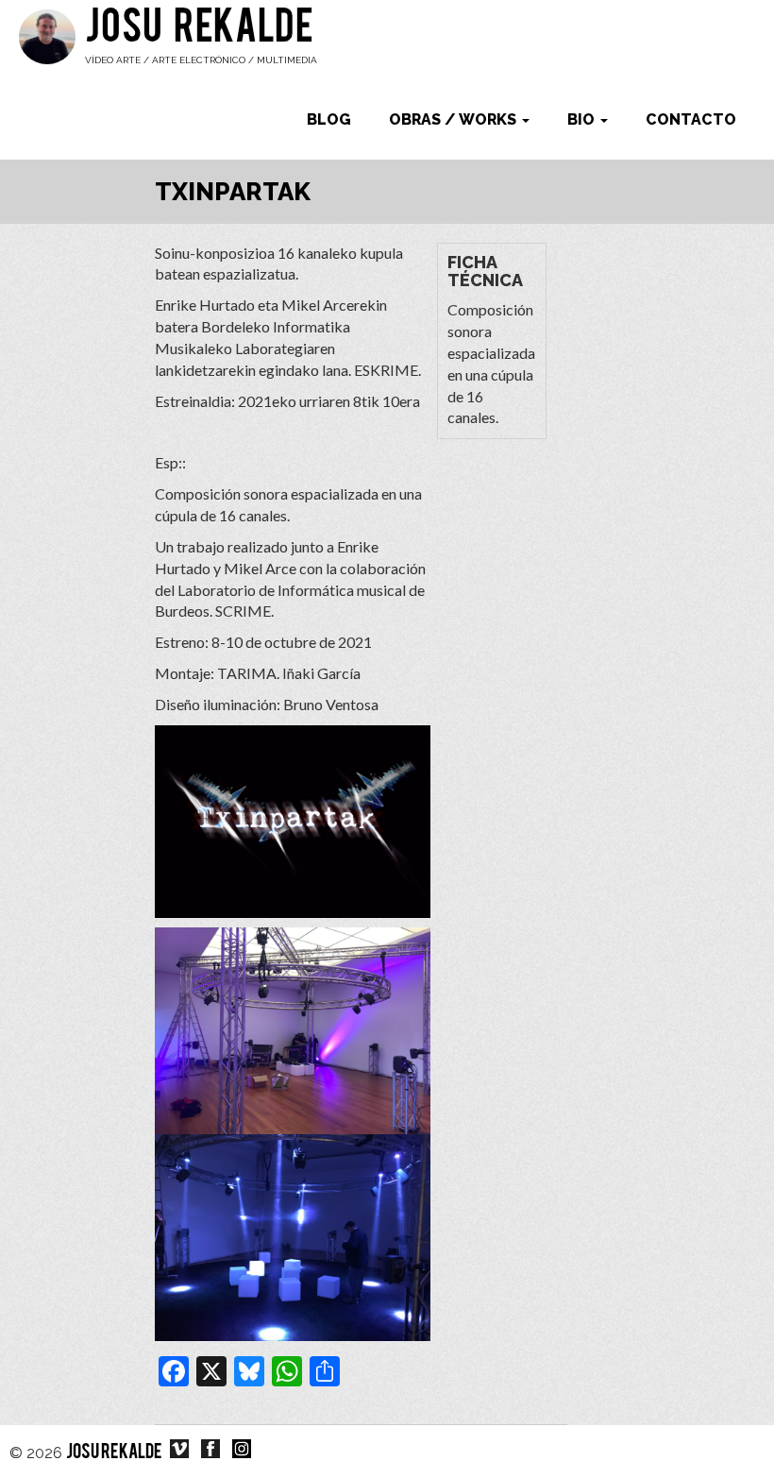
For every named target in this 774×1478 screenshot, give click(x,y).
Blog (329, 119)
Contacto (691, 119)
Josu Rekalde (199, 30)
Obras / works (454, 119)
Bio (582, 119)
